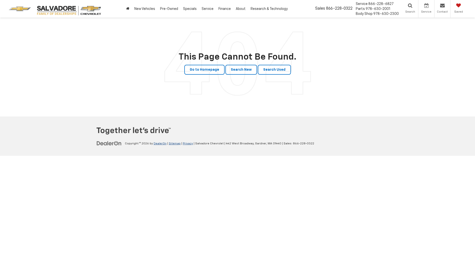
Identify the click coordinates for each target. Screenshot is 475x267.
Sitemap (175, 143)
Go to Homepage (204, 69)
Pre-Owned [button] (169, 9)
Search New (241, 69)
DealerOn (160, 143)
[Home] (128, 9)
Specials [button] (190, 9)
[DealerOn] (109, 143)
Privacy (188, 143)
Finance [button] (224, 9)
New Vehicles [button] (144, 9)
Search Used (274, 69)
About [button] (241, 9)
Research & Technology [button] (269, 9)
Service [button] (208, 9)
